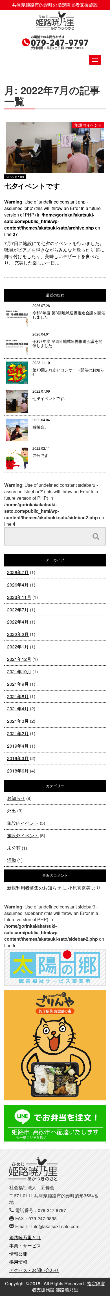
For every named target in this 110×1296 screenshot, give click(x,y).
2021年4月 (18, 708)
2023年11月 (19, 597)
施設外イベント (23, 835)
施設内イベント (23, 823)
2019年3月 (18, 758)
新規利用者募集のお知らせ (34, 887)
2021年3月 (18, 721)
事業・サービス (25, 1245)
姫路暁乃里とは (25, 1237)
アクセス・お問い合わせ (34, 1270)
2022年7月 (18, 609)
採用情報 (18, 1262)
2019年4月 (18, 746)
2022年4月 (18, 621)
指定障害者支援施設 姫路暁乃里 (68, 1286)
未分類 (14, 848)
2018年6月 (18, 770)
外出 (11, 810)
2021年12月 (19, 659)
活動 (11, 860)
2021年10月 (19, 671)
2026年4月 (18, 584)
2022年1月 (18, 646)
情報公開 (18, 1253)
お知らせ (16, 798)
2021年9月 (18, 684)
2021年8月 (18, 696)
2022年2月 (18, 634)
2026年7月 (18, 572)
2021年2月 (18, 733)
